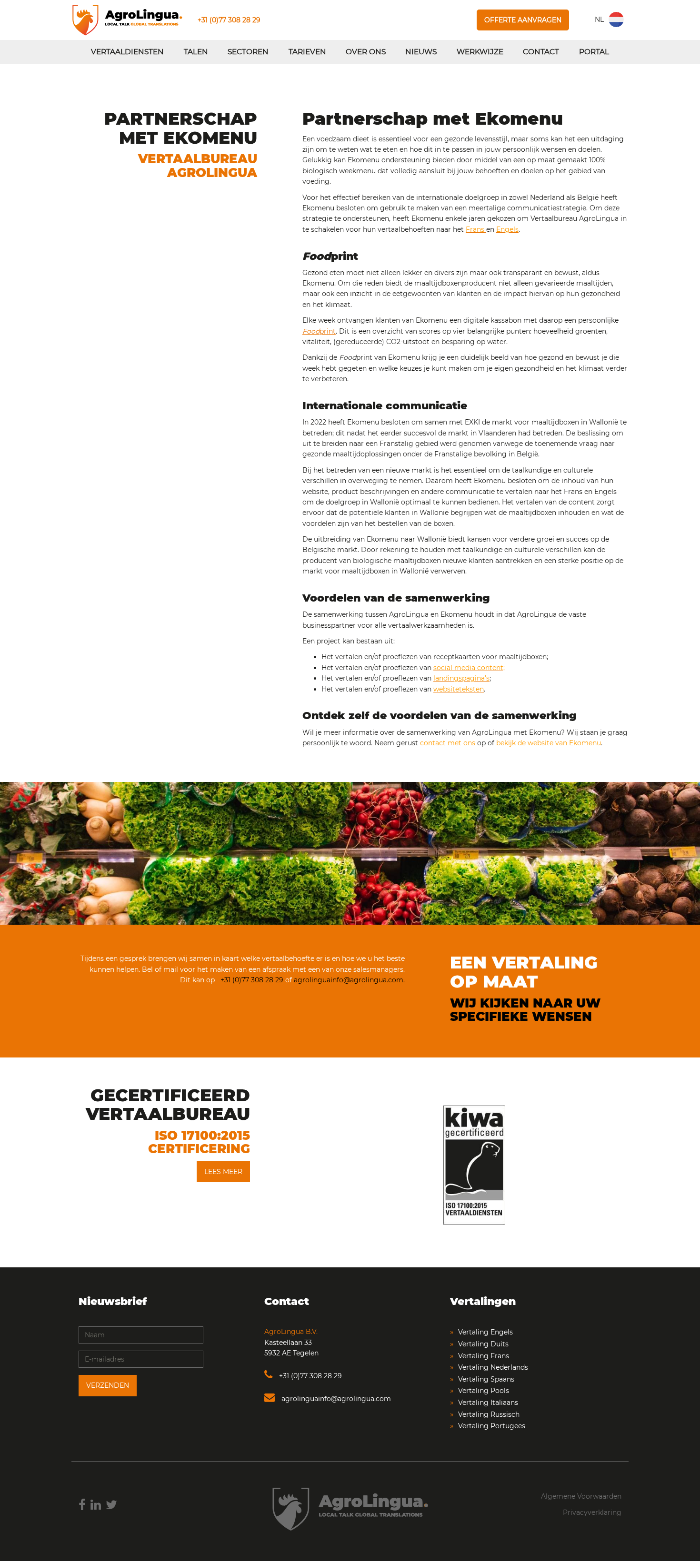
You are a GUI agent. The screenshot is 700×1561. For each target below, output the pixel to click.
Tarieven (307, 51)
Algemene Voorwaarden (581, 1496)
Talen (196, 51)
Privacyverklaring (592, 1512)
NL (599, 19)
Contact (541, 51)
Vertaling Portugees (491, 1426)
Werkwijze (480, 51)
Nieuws (421, 51)
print (328, 331)
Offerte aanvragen (522, 20)
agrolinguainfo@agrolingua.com (335, 1398)
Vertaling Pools (483, 1390)
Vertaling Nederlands (493, 1367)
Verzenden (107, 1385)
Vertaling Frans (483, 1356)
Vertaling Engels (485, 1332)
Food (311, 331)
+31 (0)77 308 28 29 (229, 20)
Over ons (366, 51)
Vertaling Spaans (486, 1379)
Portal (594, 51)
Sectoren (248, 51)
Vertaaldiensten (127, 51)
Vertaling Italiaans (488, 1402)
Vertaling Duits (483, 1344)
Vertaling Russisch (489, 1414)
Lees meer (223, 1171)
